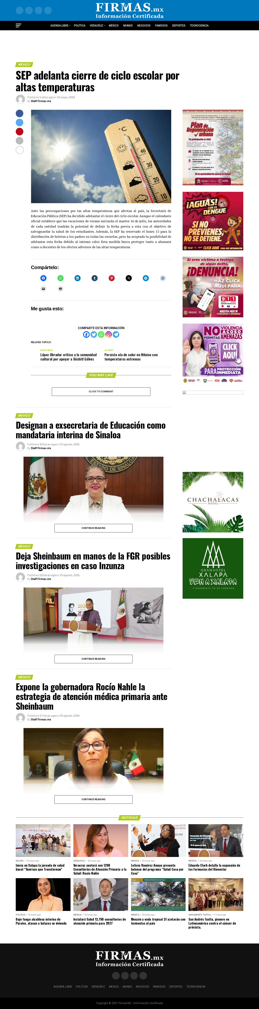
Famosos (161, 25)
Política (79, 25)
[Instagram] (108, 334)
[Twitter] (93, 334)
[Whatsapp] (101, 334)
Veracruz (96, 25)
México (114, 25)
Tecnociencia (199, 25)
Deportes (178, 25)
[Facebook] (86, 334)
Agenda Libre (59, 25)
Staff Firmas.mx (41, 101)
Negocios (144, 25)
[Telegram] (116, 334)
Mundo (128, 25)
